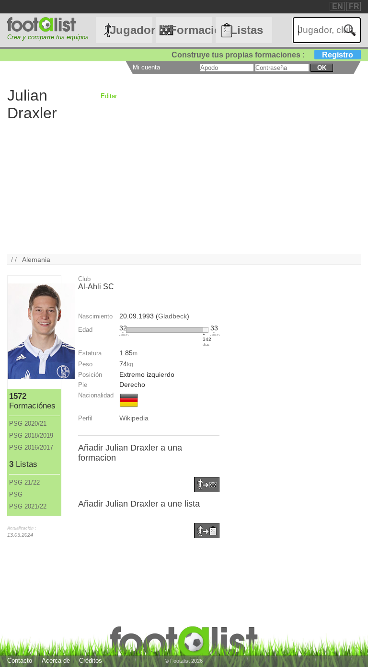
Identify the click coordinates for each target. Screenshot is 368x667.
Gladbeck (172, 316)
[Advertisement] (183, 187)
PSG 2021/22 (27, 506)
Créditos (90, 660)
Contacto (19, 660)
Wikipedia (134, 418)
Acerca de (56, 660)
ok (321, 67)
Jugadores (131, 29)
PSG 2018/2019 (31, 435)
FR (354, 6)
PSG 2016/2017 (31, 447)
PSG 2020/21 (27, 423)
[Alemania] (128, 408)
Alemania (36, 259)
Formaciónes (191, 29)
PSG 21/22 (24, 482)
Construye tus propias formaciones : (262, 55)
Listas (246, 29)
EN (337, 6)
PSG (16, 494)
